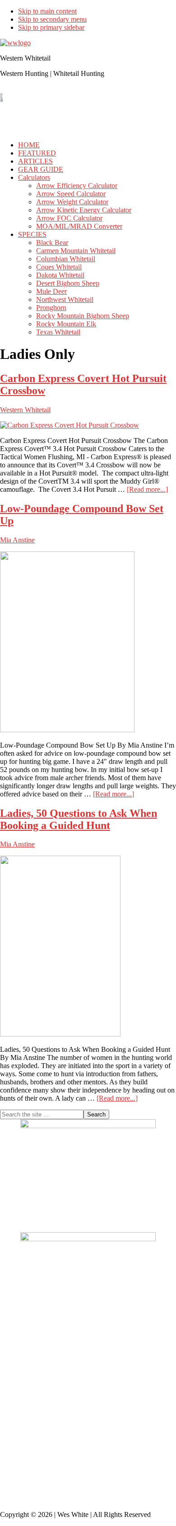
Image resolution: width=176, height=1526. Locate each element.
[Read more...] (147, 489)
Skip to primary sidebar (51, 27)
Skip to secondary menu (52, 19)
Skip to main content (47, 11)
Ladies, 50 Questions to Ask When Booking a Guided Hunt (78, 819)
